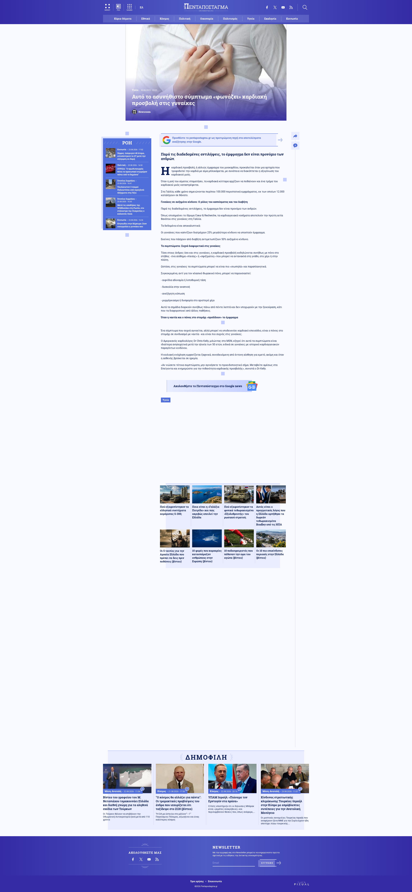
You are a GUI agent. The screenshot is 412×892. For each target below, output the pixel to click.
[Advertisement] (223, 446)
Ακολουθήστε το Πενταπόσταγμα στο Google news (207, 386)
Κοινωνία (292, 18)
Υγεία (250, 18)
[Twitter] (275, 7)
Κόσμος (164, 18)
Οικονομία (206, 18)
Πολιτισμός (230, 18)
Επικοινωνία (215, 881)
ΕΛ (141, 7)
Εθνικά (145, 18)
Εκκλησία (270, 18)
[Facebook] (267, 7)
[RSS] (291, 7)
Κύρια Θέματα (122, 18)
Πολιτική (184, 18)
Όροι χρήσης (197, 881)
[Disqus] (223, 617)
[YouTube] (283, 7)
